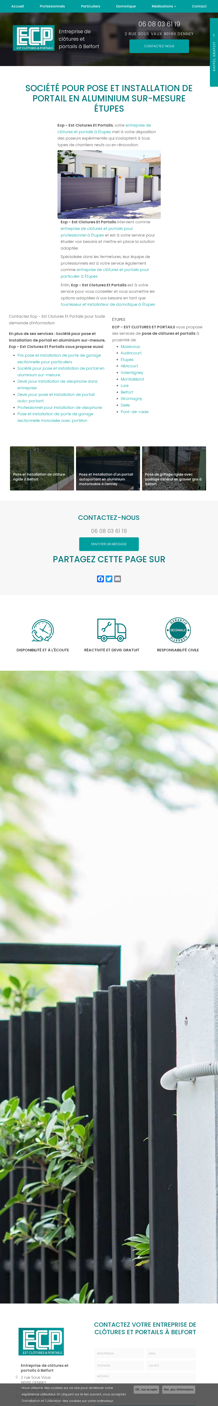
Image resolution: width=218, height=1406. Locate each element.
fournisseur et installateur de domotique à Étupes (108, 304)
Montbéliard (132, 379)
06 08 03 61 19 (159, 24)
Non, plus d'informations (179, 1389)
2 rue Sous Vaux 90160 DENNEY (159, 33)
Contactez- (159, 46)
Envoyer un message (109, 544)
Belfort (127, 392)
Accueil (17, 6)
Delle (125, 405)
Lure (125, 385)
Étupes (127, 359)
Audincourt (131, 353)
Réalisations (163, 6)
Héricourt (129, 366)
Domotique (126, 6)
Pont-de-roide (135, 411)
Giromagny (131, 398)
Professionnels (52, 6)
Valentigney (132, 372)
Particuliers (90, 6)
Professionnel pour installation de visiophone (59, 407)
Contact (199, 6)
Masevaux (130, 346)
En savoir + (42, 468)
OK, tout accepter (146, 1389)
